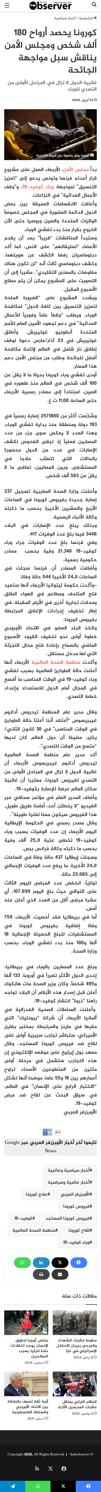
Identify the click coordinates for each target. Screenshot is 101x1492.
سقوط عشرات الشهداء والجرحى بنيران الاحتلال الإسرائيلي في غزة (76, 1345)
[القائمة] (7, 8)
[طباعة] (41, 1274)
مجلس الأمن (76, 170)
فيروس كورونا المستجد (67, 1218)
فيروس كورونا (76, 1206)
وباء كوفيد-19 (38, 187)
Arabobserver (80, 1454)
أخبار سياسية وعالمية (68, 1170)
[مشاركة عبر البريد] (60, 1274)
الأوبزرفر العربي (75, 1194)
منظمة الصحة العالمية (33, 1230)
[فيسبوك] (78, 1262)
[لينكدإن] (41, 1262)
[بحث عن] (94, 8)
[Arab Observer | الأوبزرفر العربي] (50, 6)
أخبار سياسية (64, 18)
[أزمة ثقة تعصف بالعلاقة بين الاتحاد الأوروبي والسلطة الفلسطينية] (26, 1384)
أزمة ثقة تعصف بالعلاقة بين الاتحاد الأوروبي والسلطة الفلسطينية (27, 1406)
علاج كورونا (36, 1194)
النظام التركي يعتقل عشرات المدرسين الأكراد (77, 1404)
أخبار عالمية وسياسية (68, 1182)
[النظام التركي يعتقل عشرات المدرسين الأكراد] (75, 1384)
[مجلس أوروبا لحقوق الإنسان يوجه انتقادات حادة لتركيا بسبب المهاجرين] (26, 1322)
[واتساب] (22, 1262)
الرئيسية (86, 18)
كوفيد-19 (23, 1218)
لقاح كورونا (78, 1230)
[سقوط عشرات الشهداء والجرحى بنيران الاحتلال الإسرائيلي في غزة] (75, 1322)
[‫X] (60, 1262)
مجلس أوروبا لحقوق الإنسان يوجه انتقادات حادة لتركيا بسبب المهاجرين (29, 1348)
